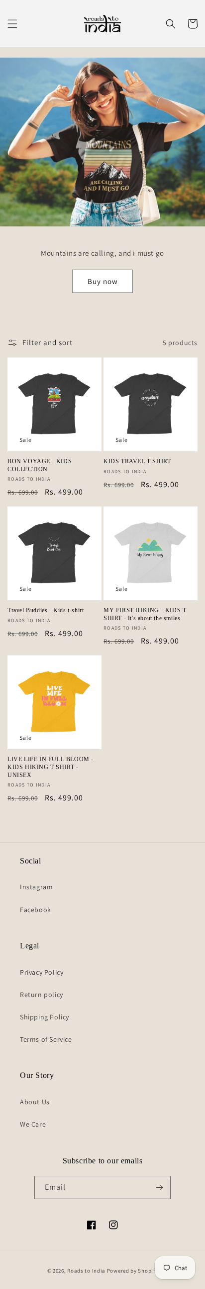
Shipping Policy (44, 1016)
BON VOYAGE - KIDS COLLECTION (39, 465)
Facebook (35, 909)
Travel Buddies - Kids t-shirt (45, 610)
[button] (12, 24)
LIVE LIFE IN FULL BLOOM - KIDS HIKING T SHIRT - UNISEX (50, 767)
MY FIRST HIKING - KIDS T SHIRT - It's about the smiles (144, 614)
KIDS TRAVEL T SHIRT (137, 461)
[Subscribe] (159, 1187)
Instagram (36, 886)
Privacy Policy (41, 972)
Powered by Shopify (132, 1270)
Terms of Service (46, 1039)
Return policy (41, 994)
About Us (35, 1101)
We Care (33, 1124)
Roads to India (86, 1270)
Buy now (103, 281)
